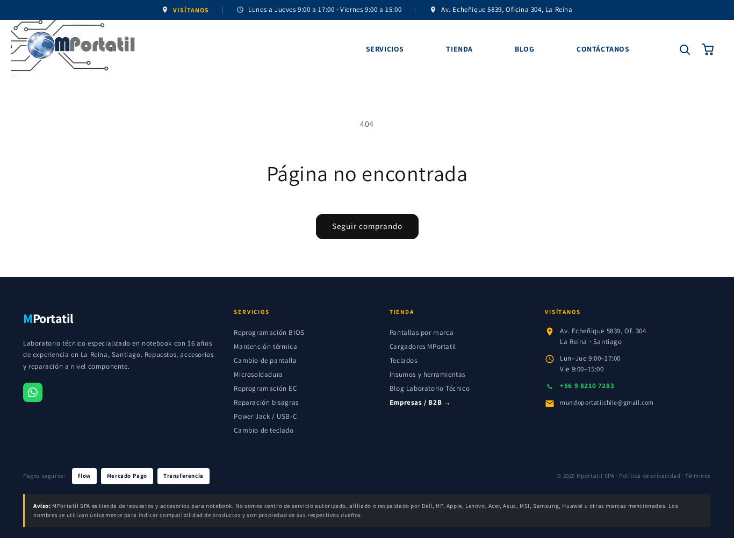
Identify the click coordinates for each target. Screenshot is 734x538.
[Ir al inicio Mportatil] (186, 49)
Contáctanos (603, 49)
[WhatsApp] (32, 392)
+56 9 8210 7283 (587, 385)
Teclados (404, 360)
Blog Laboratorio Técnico (430, 388)
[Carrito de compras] (708, 49)
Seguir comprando (367, 226)
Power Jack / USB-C (265, 416)
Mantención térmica (265, 346)
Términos (698, 475)
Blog (524, 49)
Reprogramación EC (265, 388)
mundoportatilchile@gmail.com (607, 402)
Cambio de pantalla (265, 360)
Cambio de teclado (263, 430)
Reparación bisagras (266, 402)
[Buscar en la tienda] (684, 49)
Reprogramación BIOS (269, 332)
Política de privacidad (649, 475)
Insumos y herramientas (427, 374)
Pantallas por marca (422, 332)
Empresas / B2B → (420, 402)
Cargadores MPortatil (423, 346)
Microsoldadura (258, 374)
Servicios (385, 49)
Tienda (459, 49)
